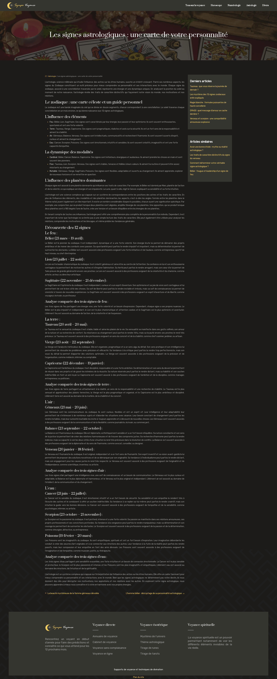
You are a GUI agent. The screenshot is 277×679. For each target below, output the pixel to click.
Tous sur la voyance (195, 5)
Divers (265, 5)
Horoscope (216, 5)
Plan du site (138, 677)
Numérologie (234, 5)
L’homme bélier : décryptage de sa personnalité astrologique (154, 593)
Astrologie (251, 5)
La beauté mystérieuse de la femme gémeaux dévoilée (73, 593)
